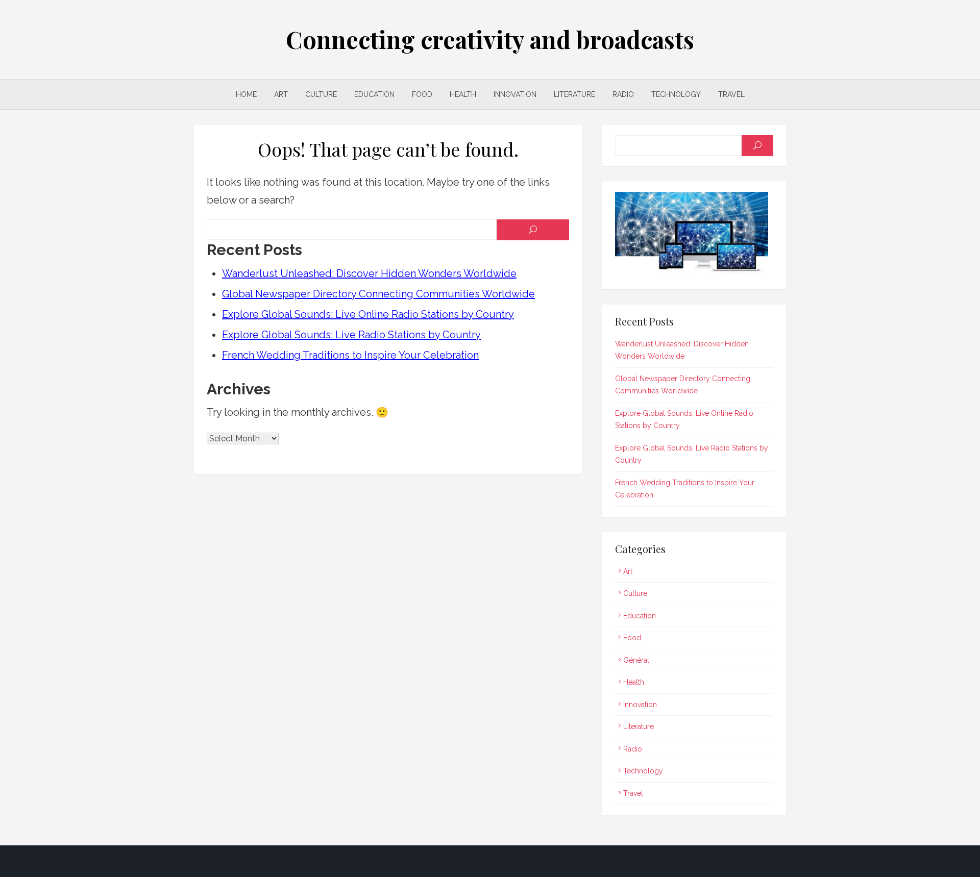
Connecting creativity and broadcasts (490, 39)
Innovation (515, 94)
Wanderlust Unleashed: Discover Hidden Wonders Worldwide (369, 273)
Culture (321, 94)
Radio (623, 94)
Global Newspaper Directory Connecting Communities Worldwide (378, 294)
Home (246, 94)
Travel (731, 94)
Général (636, 660)
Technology (676, 94)
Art (281, 94)
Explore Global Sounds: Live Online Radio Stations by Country (368, 314)
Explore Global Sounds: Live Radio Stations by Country (351, 335)
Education (374, 94)
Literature (574, 94)
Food (422, 94)
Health (463, 94)
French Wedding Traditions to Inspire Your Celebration (350, 355)
